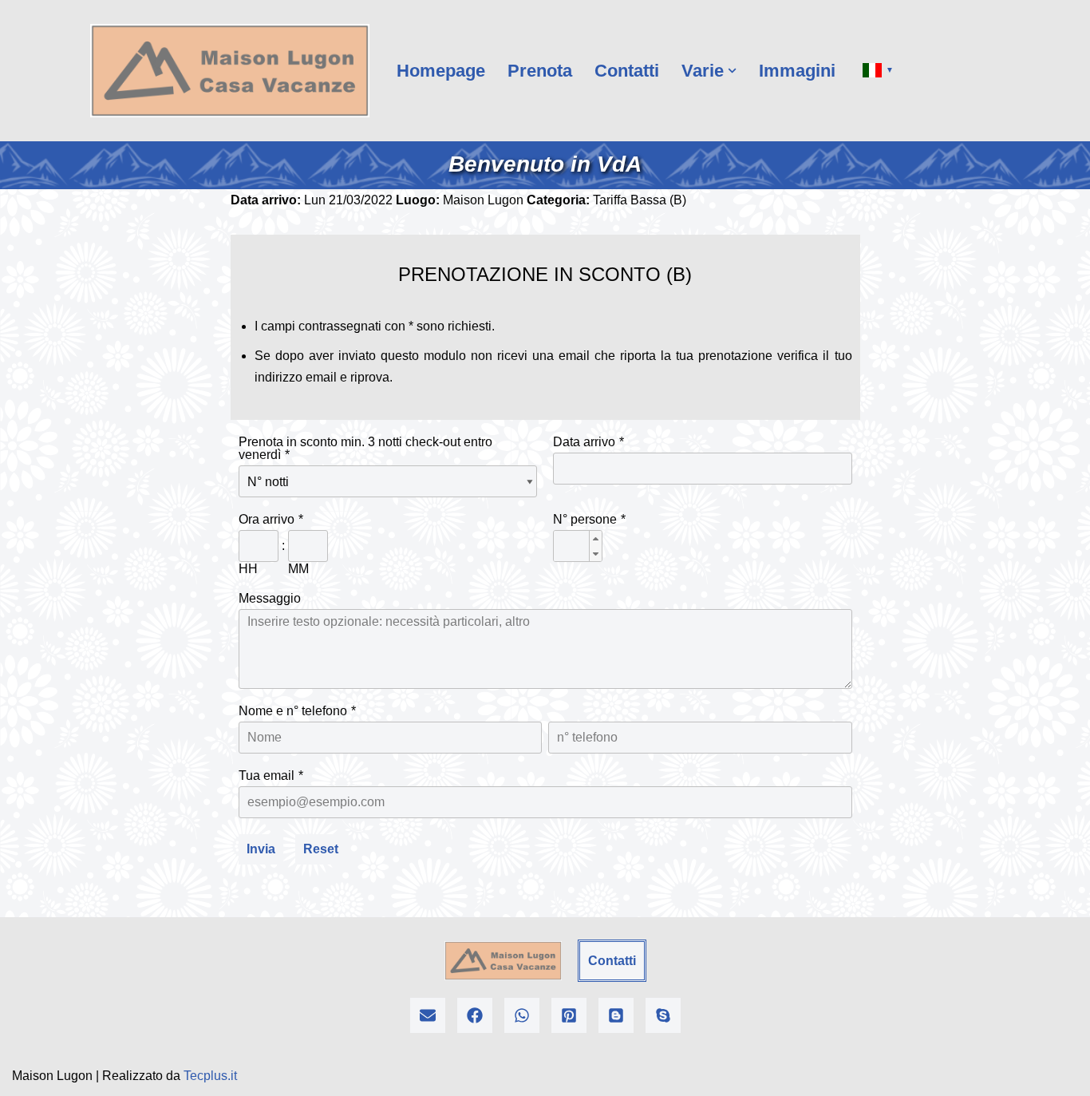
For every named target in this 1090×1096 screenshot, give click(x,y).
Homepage (441, 71)
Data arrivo (584, 442)
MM (298, 569)
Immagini (797, 71)
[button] (732, 70)
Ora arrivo (266, 519)
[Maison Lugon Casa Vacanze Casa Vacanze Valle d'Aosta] (229, 70)
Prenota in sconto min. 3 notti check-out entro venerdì (365, 448)
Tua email (266, 775)
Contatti (626, 71)
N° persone (585, 519)
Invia (261, 849)
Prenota (539, 71)
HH (248, 569)
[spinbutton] (578, 547)
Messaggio (270, 598)
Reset (320, 849)
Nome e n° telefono (293, 711)
